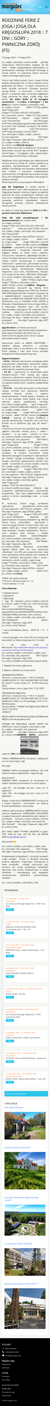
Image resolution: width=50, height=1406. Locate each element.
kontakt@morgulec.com (13, 1356)
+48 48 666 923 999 (12, 1352)
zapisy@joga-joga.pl (17, 837)
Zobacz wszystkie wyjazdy (16, 1094)
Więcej (10, 910)
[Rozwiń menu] (46, 7)
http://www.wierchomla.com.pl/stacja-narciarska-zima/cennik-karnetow (25, 648)
